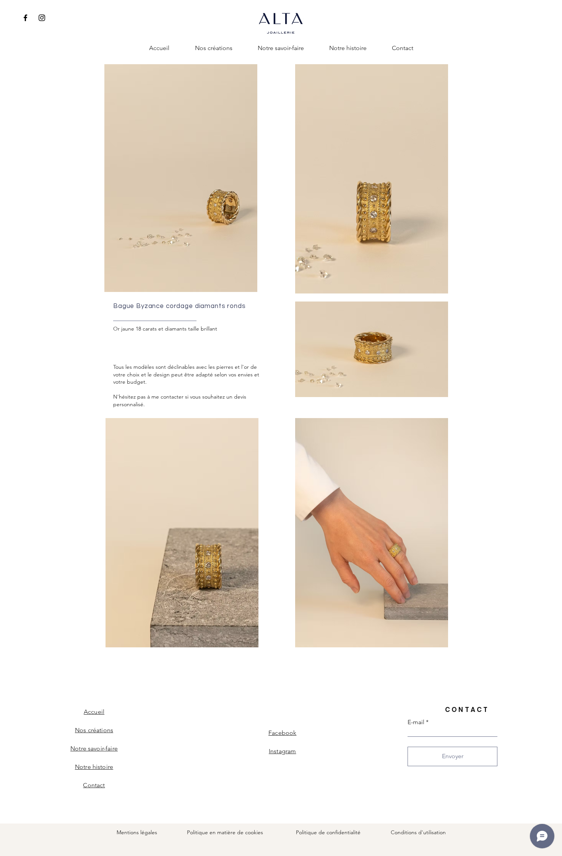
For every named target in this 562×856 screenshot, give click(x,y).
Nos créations (94, 730)
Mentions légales (137, 832)
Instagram (282, 751)
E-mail (416, 722)
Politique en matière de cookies (226, 832)
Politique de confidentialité (328, 832)
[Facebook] (25, 17)
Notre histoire (94, 766)
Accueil (94, 711)
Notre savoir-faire (94, 748)
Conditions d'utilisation (418, 832)
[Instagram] (41, 17)
